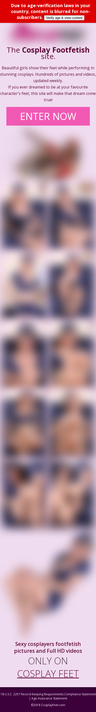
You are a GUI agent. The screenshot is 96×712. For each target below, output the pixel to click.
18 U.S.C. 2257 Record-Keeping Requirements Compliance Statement (48, 694)
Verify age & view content (64, 18)
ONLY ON (48, 667)
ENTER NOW (48, 116)
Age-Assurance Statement (49, 698)
